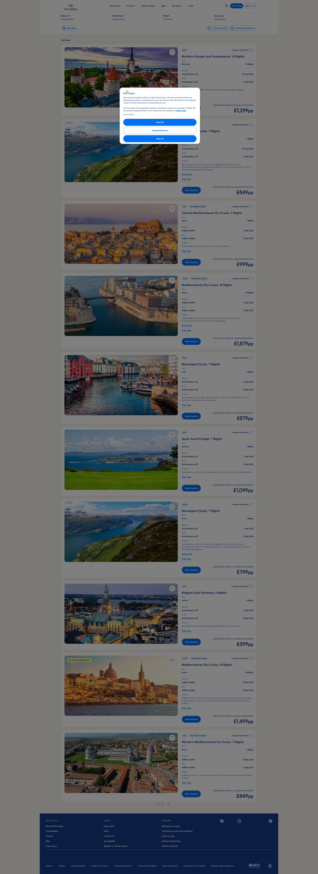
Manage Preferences (160, 130)
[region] (159, 115)
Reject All (160, 139)
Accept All (160, 122)
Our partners (128, 114)
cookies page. (180, 110)
